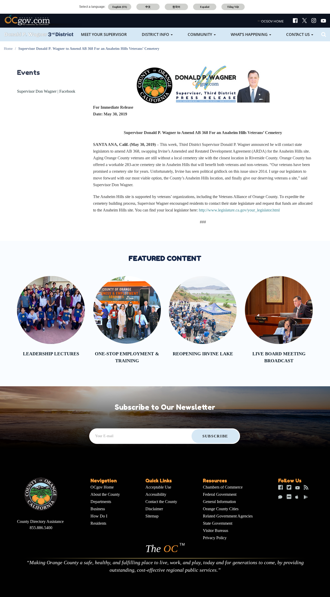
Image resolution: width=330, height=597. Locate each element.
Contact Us (298, 34)
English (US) (119, 7)
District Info (156, 34)
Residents (98, 523)
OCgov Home (102, 487)
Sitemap (152, 516)
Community (200, 34)
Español (204, 7)
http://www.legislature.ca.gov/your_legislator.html (239, 210)
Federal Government (219, 494)
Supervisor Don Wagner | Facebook (46, 91)
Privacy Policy (215, 538)
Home (8, 49)
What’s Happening (250, 34)
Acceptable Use (158, 487)
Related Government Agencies (228, 516)
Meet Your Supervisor (104, 34)
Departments (100, 501)
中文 (148, 7)
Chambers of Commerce (223, 487)
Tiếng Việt (233, 7)
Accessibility (155, 494)
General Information (219, 501)
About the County (105, 494)
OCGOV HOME (272, 21)
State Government (217, 523)
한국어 (176, 7)
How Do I (98, 516)
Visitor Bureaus (215, 530)
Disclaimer (154, 509)
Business (97, 509)
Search (323, 34)
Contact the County (161, 501)
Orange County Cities (220, 509)
